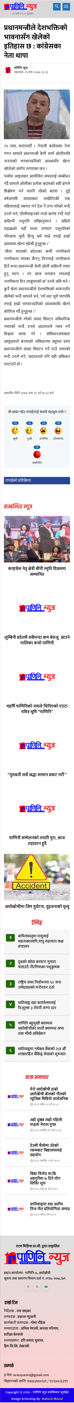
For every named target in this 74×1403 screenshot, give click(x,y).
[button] (57, 7)
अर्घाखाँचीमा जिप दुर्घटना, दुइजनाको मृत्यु (37, 906)
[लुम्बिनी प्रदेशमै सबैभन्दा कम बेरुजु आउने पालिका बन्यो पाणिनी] (37, 608)
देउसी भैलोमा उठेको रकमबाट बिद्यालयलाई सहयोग (46, 1150)
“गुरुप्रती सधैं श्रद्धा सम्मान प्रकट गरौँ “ (37, 775)
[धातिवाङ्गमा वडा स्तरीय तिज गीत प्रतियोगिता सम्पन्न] (15, 1208)
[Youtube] (45, 1286)
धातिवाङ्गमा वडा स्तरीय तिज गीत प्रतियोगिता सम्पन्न (50, 1206)
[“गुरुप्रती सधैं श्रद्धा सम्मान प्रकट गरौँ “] (37, 745)
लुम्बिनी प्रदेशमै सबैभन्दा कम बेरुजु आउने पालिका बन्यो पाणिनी (37, 640)
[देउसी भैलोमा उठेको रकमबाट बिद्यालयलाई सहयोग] (15, 1152)
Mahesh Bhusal (52, 1399)
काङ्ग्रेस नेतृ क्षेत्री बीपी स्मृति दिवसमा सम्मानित (37, 571)
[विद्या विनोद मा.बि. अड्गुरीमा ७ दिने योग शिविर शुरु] (15, 1180)
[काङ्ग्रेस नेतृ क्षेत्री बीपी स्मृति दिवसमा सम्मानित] (37, 539)
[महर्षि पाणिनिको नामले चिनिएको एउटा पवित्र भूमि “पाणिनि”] (37, 676)
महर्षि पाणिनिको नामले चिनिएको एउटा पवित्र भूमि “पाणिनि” (37, 709)
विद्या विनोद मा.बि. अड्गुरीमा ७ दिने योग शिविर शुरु (45, 1178)
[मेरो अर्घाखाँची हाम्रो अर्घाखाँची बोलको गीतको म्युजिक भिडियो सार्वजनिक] (15, 1096)
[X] (37, 1286)
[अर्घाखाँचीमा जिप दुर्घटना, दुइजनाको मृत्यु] (37, 877)
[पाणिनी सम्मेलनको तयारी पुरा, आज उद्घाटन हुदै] (37, 808)
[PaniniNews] (20, 6)
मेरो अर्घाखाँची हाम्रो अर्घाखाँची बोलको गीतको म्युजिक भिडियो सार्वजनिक (49, 1094)
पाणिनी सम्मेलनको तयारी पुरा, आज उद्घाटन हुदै (37, 840)
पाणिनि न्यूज (21, 68)
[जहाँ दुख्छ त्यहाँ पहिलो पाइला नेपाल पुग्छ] (15, 1124)
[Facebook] (28, 1286)
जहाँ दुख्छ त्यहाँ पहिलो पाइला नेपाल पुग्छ (46, 1122)
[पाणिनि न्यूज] (8, 70)
